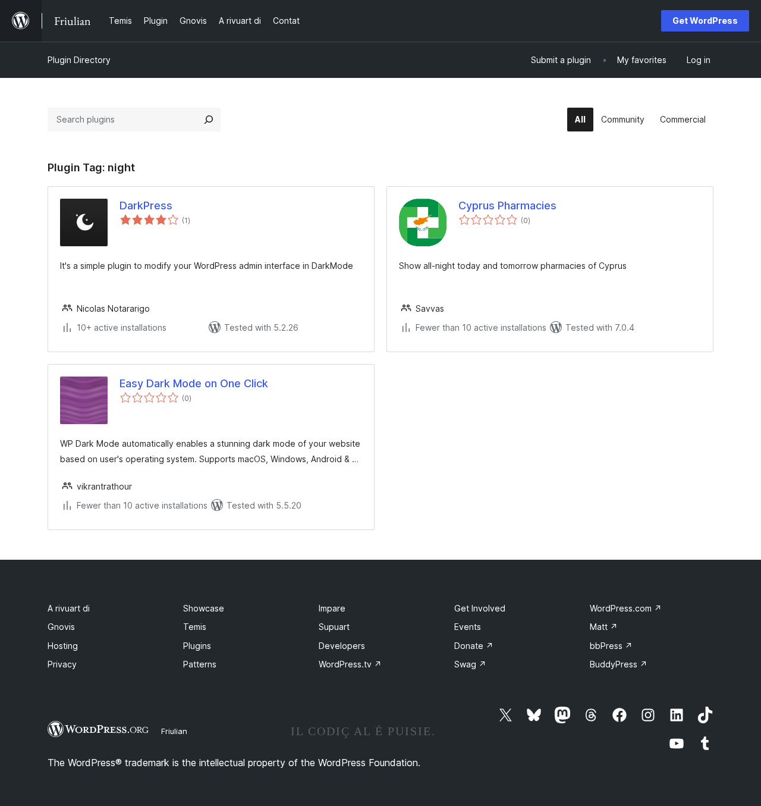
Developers (342, 646)
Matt (604, 627)
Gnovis (61, 627)
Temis (194, 627)
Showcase (203, 608)
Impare (332, 608)
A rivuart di (69, 608)
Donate (473, 646)
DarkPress (146, 205)
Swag (470, 664)
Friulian (174, 731)
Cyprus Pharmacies (507, 205)
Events (467, 627)
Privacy (62, 664)
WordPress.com (626, 608)
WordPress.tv (350, 664)
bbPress (611, 646)
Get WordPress (705, 20)
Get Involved (479, 608)
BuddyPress (618, 664)
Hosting (63, 646)
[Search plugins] (209, 119)
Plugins (197, 646)
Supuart (334, 627)
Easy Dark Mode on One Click (194, 383)
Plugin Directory (79, 60)
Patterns (199, 664)
